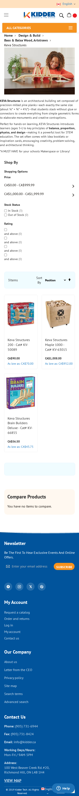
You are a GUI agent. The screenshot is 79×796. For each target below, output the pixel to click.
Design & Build (29, 35)
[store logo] (39, 15)
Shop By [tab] (11, 162)
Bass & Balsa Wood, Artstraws (26, 40)
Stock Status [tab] (12, 204)
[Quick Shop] (32, 312)
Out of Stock (17, 215)
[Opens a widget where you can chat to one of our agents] (63, 788)
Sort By (39, 280)
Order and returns (16, 619)
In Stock (15, 211)
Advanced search (16, 702)
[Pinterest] (42, 587)
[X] (31, 587)
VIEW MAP (12, 780)
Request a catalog (17, 612)
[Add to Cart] (32, 302)
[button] (32, 322)
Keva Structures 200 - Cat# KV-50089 (19, 345)
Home (8, 35)
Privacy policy (13, 678)
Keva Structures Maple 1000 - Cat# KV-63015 (56, 345)
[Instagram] (19, 587)
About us (10, 662)
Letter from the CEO (18, 670)
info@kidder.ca (25, 742)
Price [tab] (7, 177)
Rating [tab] (8, 223)
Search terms (13, 694)
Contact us (11, 638)
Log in (8, 625)
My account (12, 632)
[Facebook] (8, 587)
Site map (10, 686)
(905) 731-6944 (26, 726)
